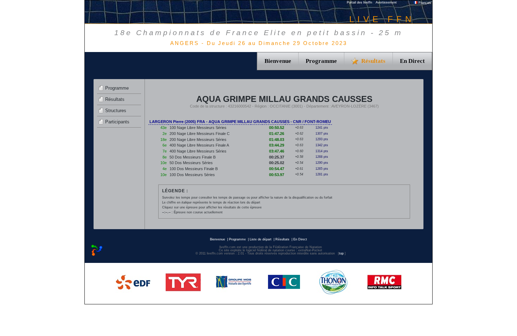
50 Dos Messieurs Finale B (193, 157)
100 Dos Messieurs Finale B (194, 169)
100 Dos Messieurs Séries (192, 175)
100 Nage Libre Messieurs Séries (198, 127)
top (341, 253)
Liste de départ (261, 239)
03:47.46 (276, 151)
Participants (117, 121)
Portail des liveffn (359, 2)
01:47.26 (276, 133)
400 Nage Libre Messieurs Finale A (199, 145)
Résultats (115, 99)
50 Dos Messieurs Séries (191, 163)
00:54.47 (276, 169)
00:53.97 (276, 175)
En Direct (412, 61)
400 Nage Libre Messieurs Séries (198, 151)
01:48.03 (276, 139)
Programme (321, 61)
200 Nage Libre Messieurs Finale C (200, 133)
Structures (115, 110)
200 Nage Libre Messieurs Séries (198, 139)
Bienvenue (277, 61)
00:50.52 (276, 127)
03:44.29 (276, 145)
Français (424, 3)
